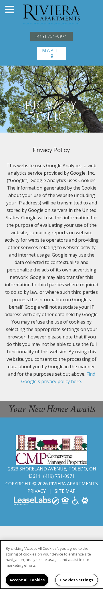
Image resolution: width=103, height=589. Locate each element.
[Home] (51, 14)
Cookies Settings (76, 579)
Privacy (36, 491)
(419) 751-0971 (51, 36)
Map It (51, 50)
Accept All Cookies (27, 579)
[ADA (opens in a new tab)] (75, 503)
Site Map (65, 491)
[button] (9, 9)
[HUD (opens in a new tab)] (66, 502)
